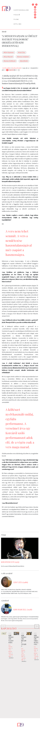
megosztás (11, 70)
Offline (18, 24)
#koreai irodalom (23, 57)
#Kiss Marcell (8, 57)
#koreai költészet (9, 61)
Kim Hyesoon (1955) (10, 647)
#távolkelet (24, 61)
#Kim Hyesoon (9, 52)
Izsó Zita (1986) (6, 68)
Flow (16, 19)
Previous (2, 625)
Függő (17, 15)
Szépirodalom (21, 10)
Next (36, 625)
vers (10, 633)
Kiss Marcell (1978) (16, 68)
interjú (4, 32)
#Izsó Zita (21, 52)
